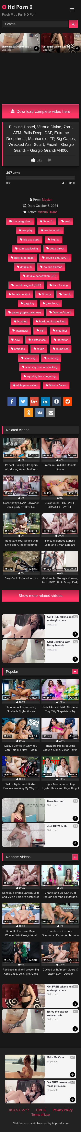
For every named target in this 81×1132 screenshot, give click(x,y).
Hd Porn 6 (19, 6)
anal (67, 221)
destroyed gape (24, 257)
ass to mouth (52, 230)
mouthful (61, 330)
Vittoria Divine (48, 212)
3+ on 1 (48, 221)
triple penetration (26, 385)
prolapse (19, 348)
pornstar (62, 339)
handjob (22, 321)
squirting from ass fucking (41, 367)
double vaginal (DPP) (28, 285)
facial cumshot (21, 294)
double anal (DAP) (57, 257)
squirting (53, 358)
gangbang (52, 303)
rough (40, 348)
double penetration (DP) (41, 275)
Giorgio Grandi (62, 312)
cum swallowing (28, 248)
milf (42, 330)
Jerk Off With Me (57, 826)
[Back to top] (68, 1120)
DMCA (41, 1110)
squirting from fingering (41, 376)
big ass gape (31, 239)
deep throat (57, 248)
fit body (46, 294)
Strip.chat (6, 50)
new (17, 339)
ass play (27, 230)
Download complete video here (42, 111)
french (67, 294)
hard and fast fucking (52, 321)
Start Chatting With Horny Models (59, 643)
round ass (62, 348)
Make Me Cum (55, 801)
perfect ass (39, 339)
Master (47, 199)
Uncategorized (22, 221)
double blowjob (53, 266)
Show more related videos (40, 596)
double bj (26, 266)
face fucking (60, 285)
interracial (22, 330)
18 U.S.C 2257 (18, 1110)
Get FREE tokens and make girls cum (58, 46)
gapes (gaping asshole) (26, 312)
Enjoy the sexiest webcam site (16, 46)
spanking (30, 358)
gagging (29, 303)
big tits (55, 239)
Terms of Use (40, 1114)
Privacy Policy (63, 1110)
